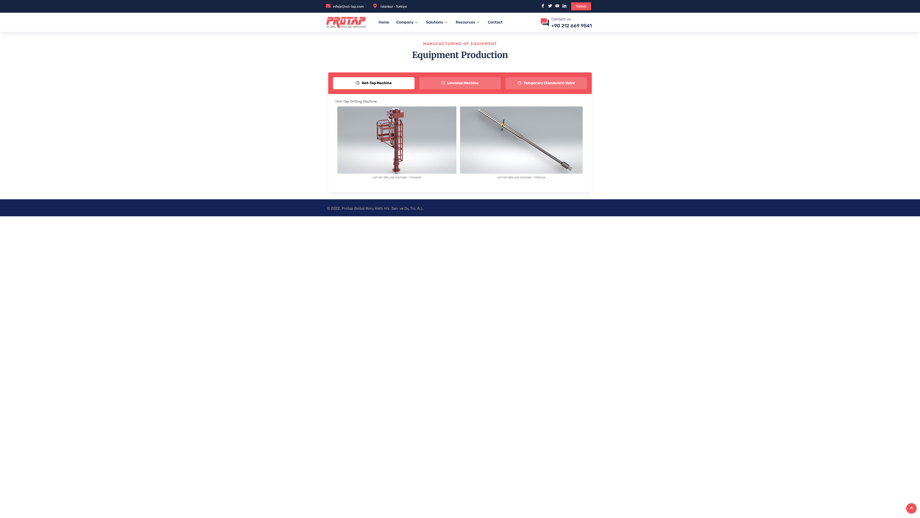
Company (405, 22)
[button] (581, 6)
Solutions (434, 22)
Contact (495, 22)
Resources (465, 22)
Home (384, 22)
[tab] (373, 83)
